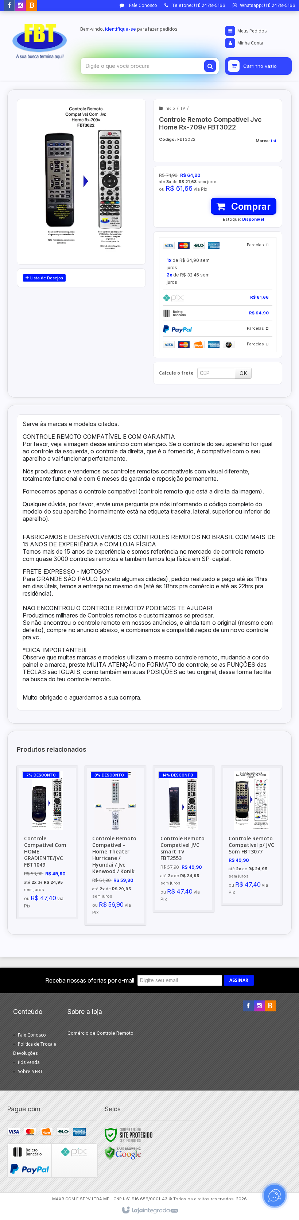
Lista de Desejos (46, 277)
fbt (273, 140)
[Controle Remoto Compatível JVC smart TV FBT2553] (183, 839)
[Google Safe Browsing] (123, 1153)
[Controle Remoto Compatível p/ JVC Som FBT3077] (251, 835)
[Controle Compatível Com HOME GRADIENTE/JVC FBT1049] (47, 842)
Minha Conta (250, 43)
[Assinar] (239, 980)
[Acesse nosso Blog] (31, 6)
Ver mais (51, 877)
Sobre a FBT (30, 1071)
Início (169, 108)
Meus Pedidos (252, 31)
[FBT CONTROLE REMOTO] (40, 39)
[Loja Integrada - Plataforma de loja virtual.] (150, 1210)
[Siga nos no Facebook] (9, 6)
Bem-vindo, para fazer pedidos (128, 29)
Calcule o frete (176, 373)
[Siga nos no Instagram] (20, 6)
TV (182, 108)
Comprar (250, 206)
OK (243, 372)
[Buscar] (210, 66)
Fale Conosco (142, 5)
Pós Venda (29, 1062)
